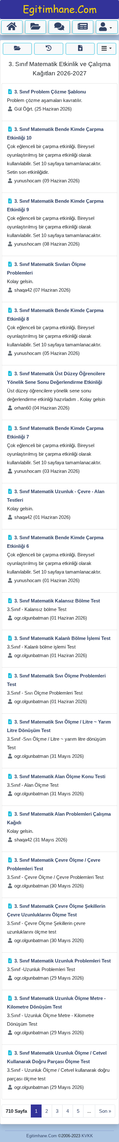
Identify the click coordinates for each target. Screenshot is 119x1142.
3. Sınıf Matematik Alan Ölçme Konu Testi (59, 776)
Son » (105, 1111)
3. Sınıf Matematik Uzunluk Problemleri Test (62, 960)
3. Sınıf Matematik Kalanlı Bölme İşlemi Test (62, 638)
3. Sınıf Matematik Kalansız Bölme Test (57, 600)
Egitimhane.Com (41, 1135)
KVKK (87, 1135)
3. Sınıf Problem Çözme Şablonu (50, 91)
